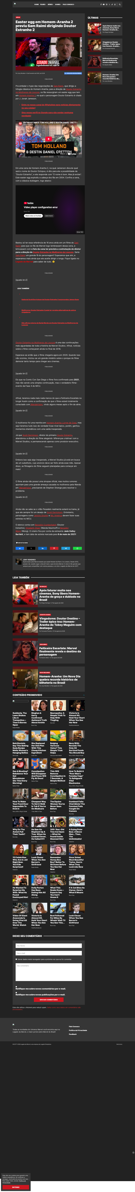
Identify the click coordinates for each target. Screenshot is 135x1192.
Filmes (42, 4)
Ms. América (56, 515)
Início (18, 17)
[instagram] (106, 4)
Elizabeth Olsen (33, 528)
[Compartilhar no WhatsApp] (77, 548)
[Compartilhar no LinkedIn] (42, 548)
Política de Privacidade (78, 1030)
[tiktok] (112, 4)
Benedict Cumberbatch (46, 525)
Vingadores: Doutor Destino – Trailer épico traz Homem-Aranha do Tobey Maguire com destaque (60, 623)
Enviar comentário (49, 1000)
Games (57, 4)
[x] (109, 4)
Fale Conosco (68, 4)
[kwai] (115, 4)
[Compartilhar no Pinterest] (54, 548)
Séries (50, 4)
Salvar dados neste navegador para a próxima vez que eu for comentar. (45, 959)
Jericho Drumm (41, 515)
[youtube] (103, 4)
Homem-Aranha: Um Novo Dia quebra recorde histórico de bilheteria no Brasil (59, 679)
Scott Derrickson (30, 435)
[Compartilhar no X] (31, 548)
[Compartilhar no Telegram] (65, 548)
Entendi (15, 1187)
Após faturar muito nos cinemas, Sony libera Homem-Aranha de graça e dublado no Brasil (59, 595)
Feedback (73, 1034)
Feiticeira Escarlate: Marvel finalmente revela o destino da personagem (60, 651)
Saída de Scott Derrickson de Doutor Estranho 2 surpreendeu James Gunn (50, 299)
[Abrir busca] (120, 4)
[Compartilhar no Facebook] (20, 548)
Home (36, 4)
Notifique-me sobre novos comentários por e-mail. (41, 989)
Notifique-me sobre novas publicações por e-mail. (40, 994)
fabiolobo (119, 1044)
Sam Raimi (58, 86)
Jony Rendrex (29, 560)
